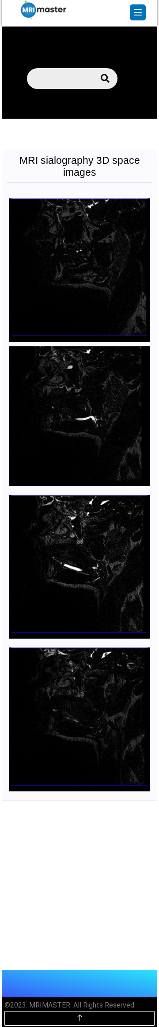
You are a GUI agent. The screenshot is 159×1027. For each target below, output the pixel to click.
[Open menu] (138, 12)
